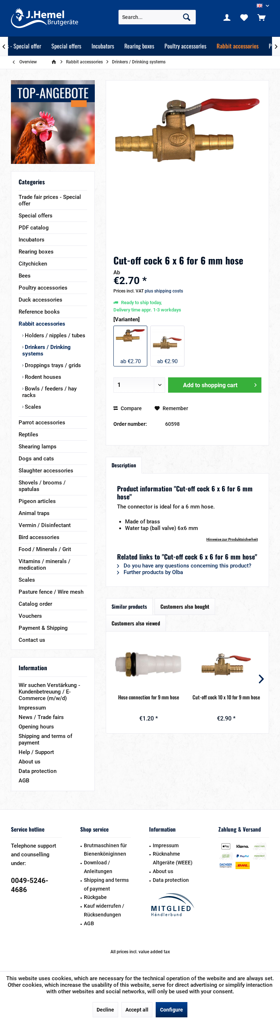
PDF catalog (34, 227)
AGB (24, 780)
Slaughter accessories (46, 470)
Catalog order (35, 604)
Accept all (136, 1010)
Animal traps (34, 513)
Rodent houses (42, 377)
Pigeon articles (37, 501)
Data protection (38, 771)
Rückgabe (95, 897)
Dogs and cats (36, 458)
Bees (25, 275)
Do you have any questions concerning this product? (186, 565)
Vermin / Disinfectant (45, 525)
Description (124, 465)
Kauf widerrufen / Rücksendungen (104, 910)
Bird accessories (39, 537)
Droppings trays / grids (52, 365)
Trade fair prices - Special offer (50, 200)
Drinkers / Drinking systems (46, 350)
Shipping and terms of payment (45, 739)
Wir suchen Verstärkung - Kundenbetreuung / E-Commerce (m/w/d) (49, 692)
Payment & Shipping (43, 628)
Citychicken (33, 263)
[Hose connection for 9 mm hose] (148, 664)
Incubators (31, 239)
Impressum (32, 707)
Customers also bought (184, 606)
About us (29, 761)
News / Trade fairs (41, 717)
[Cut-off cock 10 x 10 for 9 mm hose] (226, 664)
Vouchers (30, 616)
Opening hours (36, 726)
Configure (171, 1010)
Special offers (35, 215)
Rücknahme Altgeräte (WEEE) (172, 858)
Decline (105, 1010)
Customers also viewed (136, 623)
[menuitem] (261, 17)
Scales (32, 407)
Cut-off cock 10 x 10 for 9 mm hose (226, 697)
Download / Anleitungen (98, 867)
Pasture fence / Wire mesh (51, 592)
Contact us (32, 640)
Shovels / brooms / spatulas (42, 485)
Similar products (129, 606)
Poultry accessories (43, 287)
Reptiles (28, 434)
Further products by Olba (152, 572)
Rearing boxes (36, 251)
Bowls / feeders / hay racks (49, 391)
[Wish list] (244, 17)
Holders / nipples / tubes (54, 335)
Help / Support (36, 752)
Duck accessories (40, 300)
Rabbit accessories (42, 324)
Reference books (39, 312)
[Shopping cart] (261, 17)
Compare (131, 408)
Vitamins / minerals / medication (44, 564)
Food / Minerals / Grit (45, 549)
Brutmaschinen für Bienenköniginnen (105, 850)
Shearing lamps (38, 446)
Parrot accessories (42, 422)
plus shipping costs (164, 291)
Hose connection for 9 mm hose (148, 697)
